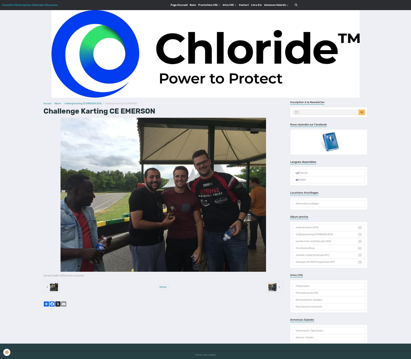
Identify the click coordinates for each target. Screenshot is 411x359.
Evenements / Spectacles (309, 330)
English (302, 179)
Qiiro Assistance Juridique (309, 300)
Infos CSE (228, 5)
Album (57, 103)
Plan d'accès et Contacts (309, 306)
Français (303, 172)
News (193, 5)
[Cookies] (6, 352)
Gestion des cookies (205, 355)
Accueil (47, 103)
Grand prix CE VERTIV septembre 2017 (328, 262)
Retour (163, 287)
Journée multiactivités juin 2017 (328, 255)
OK (361, 112)
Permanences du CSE (307, 293)
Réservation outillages (307, 203)
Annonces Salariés (275, 5)
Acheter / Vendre (305, 337)
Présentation (303, 286)
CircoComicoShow (328, 248)
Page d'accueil (179, 5)
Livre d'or (256, 5)
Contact (244, 5)
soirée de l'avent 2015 (328, 227)
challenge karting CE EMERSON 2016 (83, 103)
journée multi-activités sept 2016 (328, 241)
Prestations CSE (208, 5)
